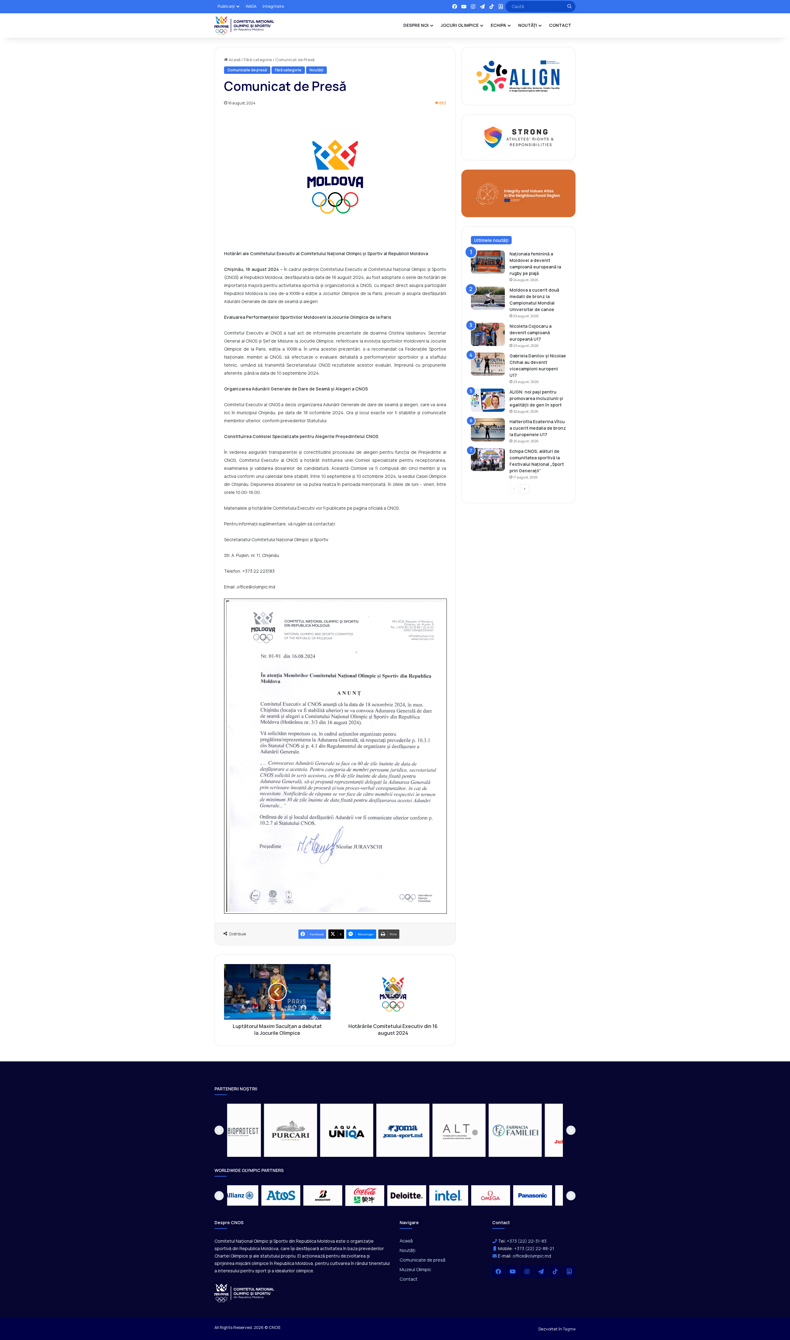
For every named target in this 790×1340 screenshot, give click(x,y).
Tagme (569, 1329)
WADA (251, 6)
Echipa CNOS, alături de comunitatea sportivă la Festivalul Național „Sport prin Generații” (536, 461)
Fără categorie (258, 59)
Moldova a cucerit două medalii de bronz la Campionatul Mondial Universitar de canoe (534, 299)
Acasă (234, 59)
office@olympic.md (532, 1256)
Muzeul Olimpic (415, 1269)
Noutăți (316, 70)
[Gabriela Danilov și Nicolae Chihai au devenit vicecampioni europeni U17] (488, 364)
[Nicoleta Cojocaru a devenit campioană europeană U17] (488, 334)
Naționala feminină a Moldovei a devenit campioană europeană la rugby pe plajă (535, 263)
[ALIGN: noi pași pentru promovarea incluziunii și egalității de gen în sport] (488, 400)
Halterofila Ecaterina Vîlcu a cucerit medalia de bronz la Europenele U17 (537, 428)
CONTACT (560, 25)
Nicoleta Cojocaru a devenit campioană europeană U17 (530, 332)
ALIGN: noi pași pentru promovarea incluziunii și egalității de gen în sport (536, 398)
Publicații (226, 6)
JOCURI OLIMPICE (460, 25)
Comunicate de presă (247, 70)
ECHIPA (498, 25)
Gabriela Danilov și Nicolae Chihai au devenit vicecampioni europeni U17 (537, 365)
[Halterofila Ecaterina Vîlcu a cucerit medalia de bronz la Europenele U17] (488, 429)
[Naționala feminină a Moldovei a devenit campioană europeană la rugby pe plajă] (488, 262)
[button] (219, 1130)
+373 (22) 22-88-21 (534, 1248)
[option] (255, 1130)
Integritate (273, 6)
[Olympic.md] (244, 25)
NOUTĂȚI (527, 25)
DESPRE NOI (416, 25)
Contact (409, 1279)
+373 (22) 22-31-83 (527, 1241)
